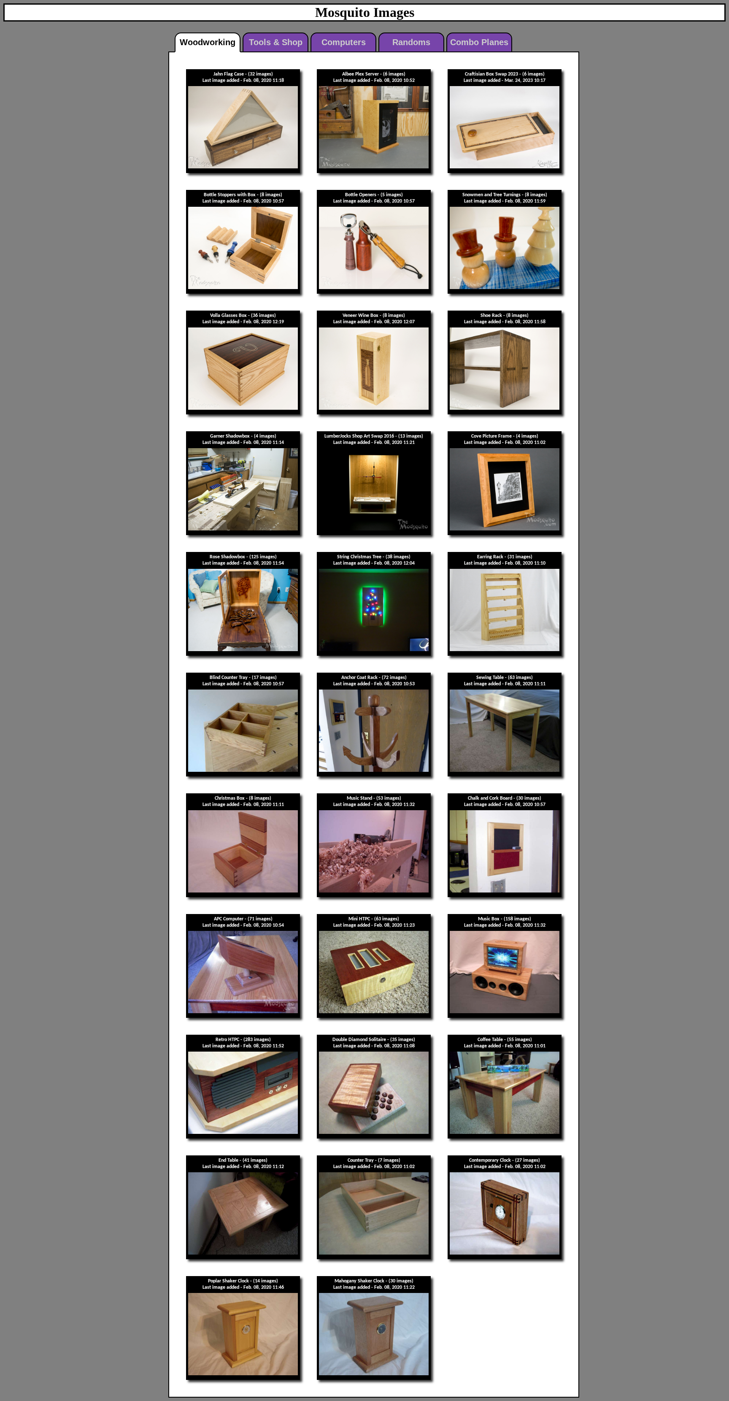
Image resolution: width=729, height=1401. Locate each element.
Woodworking (207, 42)
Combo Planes (479, 42)
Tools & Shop (275, 42)
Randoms (411, 42)
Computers (343, 42)
